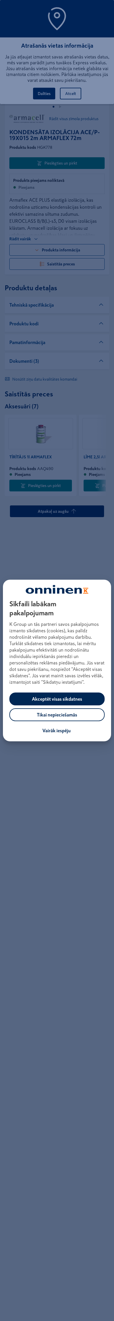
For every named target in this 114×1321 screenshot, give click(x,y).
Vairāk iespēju (56, 730)
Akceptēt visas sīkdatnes (57, 699)
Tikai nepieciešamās (57, 714)
